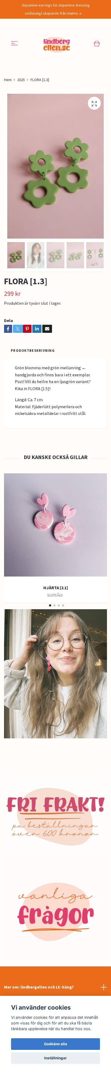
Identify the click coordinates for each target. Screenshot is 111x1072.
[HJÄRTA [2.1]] (55, 527)
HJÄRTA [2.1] (55, 587)
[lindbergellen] (56, 43)
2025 (21, 79)
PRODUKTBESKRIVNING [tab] (33, 350)
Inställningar (55, 1058)
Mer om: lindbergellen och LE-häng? (39, 987)
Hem (8, 79)
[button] (50, 605)
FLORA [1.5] (38, 388)
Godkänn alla (55, 1044)
